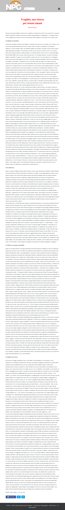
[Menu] (59, 9)
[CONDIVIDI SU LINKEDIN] (23, 497)
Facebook (11, 497)
